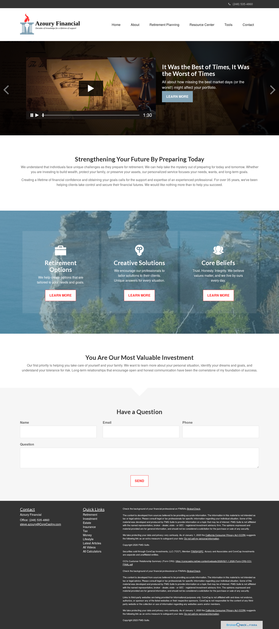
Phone (187, 422)
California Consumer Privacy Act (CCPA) (225, 535)
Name (24, 422)
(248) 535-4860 (243, 4)
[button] (135, 24)
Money (87, 535)
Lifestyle (88, 539)
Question (27, 444)
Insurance (89, 527)
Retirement (90, 514)
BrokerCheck (193, 508)
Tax (85, 531)
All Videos (89, 547)
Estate (87, 523)
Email (107, 422)
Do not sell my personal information (201, 538)
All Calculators (92, 551)
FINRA (194, 551)
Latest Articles (92, 543)
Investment (90, 519)
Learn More (177, 96)
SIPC (200, 551)
